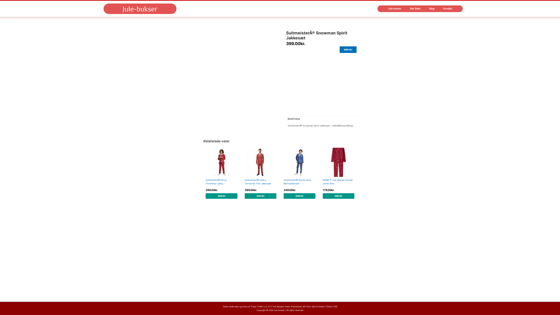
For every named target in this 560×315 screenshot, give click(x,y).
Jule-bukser (140, 8)
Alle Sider (415, 8)
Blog (432, 8)
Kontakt (447, 8)
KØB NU (348, 49)
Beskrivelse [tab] (294, 118)
